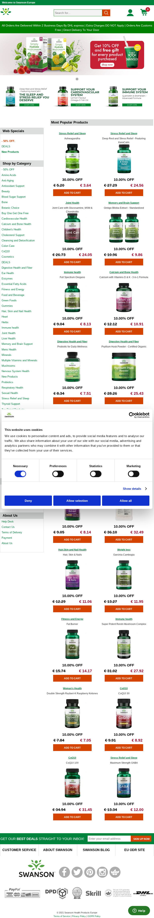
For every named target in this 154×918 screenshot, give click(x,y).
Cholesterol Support (13, 235)
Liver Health (8, 338)
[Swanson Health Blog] (115, 876)
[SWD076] (72, 727)
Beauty (6, 191)
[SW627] (124, 727)
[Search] (106, 12)
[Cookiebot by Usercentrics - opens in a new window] (131, 415)
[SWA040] (72, 381)
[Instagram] (102, 876)
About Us (7, 543)
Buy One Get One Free (15, 213)
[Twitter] (77, 876)
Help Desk (8, 521)
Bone (5, 202)
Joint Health (8, 333)
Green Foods (9, 300)
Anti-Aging (8, 180)
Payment (7, 537)
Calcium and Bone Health (16, 224)
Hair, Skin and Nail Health (16, 311)
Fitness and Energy (13, 289)
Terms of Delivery (12, 532)
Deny (28, 500)
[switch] (58, 474)
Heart (5, 316)
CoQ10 (6, 251)
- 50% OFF (8, 169)
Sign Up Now (141, 839)
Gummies (7, 305)
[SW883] (72, 589)
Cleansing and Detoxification (18, 240)
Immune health (10, 327)
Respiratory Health (12, 387)
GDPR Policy (94, 916)
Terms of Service (62, 916)
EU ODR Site (134, 850)
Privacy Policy (79, 916)
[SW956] (72, 311)
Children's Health (11, 229)
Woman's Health (72, 688)
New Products (10, 151)
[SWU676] (124, 797)
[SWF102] (124, 381)
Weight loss (124, 549)
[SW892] (124, 242)
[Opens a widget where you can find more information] (139, 911)
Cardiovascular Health (14, 218)
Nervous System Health (15, 371)
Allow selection (77, 500)
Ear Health (8, 273)
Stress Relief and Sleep (15, 398)
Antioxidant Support (13, 185)
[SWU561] (72, 797)
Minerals (6, 354)
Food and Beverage (13, 295)
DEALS (6, 146)
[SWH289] (124, 589)
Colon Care (8, 245)
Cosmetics (8, 256)
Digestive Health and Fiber (17, 267)
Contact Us (8, 526)
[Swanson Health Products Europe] (6, 14)
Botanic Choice (10, 207)
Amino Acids (9, 175)
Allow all (126, 500)
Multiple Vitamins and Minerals (19, 360)
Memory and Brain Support (17, 343)
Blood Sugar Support (14, 196)
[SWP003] (72, 519)
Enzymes (7, 278)
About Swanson (57, 850)
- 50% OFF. (8, 141)
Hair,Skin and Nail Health (72, 549)
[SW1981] (72, 172)
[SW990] (124, 311)
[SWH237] (124, 658)
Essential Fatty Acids (14, 283)
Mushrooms (8, 365)
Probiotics (7, 382)
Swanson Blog (96, 850)
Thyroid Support (11, 403)
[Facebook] (64, 876)
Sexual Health (10, 393)
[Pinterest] (89, 876)
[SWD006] (72, 658)
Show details (132, 488)
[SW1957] (124, 172)
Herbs (5, 322)
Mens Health (9, 349)
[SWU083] (72, 242)
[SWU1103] (124, 519)
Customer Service (19, 850)
